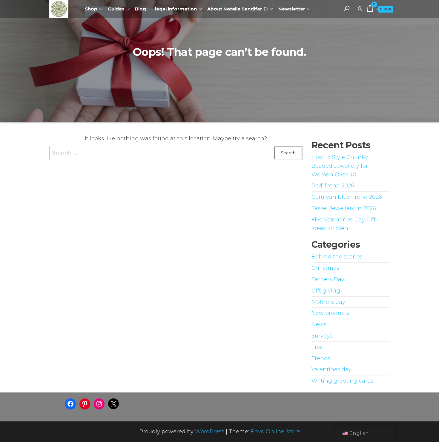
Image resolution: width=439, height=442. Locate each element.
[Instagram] (99, 403)
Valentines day (331, 369)
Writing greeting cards (342, 381)
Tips (317, 347)
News (318, 324)
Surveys (321, 335)
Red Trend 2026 (332, 185)
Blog (140, 9)
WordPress (209, 431)
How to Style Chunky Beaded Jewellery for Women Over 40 (339, 166)
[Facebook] (70, 403)
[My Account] (360, 8)
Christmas (325, 268)
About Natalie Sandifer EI (237, 9)
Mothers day (328, 302)
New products (330, 313)
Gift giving (325, 290)
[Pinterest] (84, 403)
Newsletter (291, 9)
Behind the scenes (337, 256)
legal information (176, 9)
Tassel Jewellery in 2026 (343, 208)
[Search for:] (176, 153)
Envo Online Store (275, 431)
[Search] (346, 8)
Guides (116, 9)
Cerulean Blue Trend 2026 (346, 197)
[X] (113, 403)
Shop (91, 9)
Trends (320, 358)
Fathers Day (327, 279)
